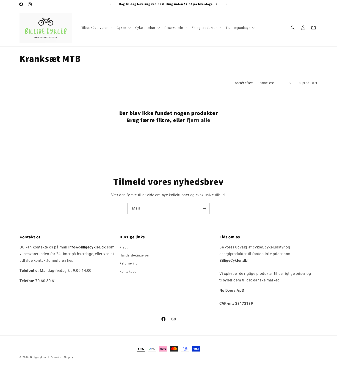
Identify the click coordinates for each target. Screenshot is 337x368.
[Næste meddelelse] (226, 4)
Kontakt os (127, 271)
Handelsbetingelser (134, 255)
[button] (96, 28)
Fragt (123, 247)
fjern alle (198, 120)
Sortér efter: (244, 83)
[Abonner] (204, 208)
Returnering (128, 263)
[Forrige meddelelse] (110, 4)
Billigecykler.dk (40, 357)
